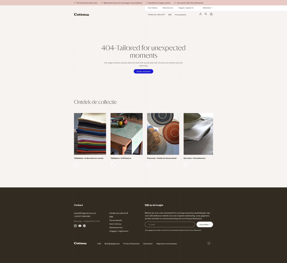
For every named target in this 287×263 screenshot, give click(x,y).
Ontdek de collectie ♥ (118, 213)
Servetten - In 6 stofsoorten (194, 158)
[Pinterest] (84, 225)
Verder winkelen (143, 71)
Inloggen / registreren (186, 8)
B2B (111, 216)
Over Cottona (152, 8)
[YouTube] (79, 225)
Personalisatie (115, 220)
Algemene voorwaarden (166, 243)
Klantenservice (168, 8)
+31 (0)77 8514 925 (82, 216)
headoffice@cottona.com (85, 213)
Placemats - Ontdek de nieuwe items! (161, 158)
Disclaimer (148, 243)
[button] (206, 14)
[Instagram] (75, 225)
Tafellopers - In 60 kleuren (121, 158)
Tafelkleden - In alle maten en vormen (88, 158)
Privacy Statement (194, 218)
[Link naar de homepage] (96, 11)
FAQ (99, 243)
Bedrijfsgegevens (112, 243)
